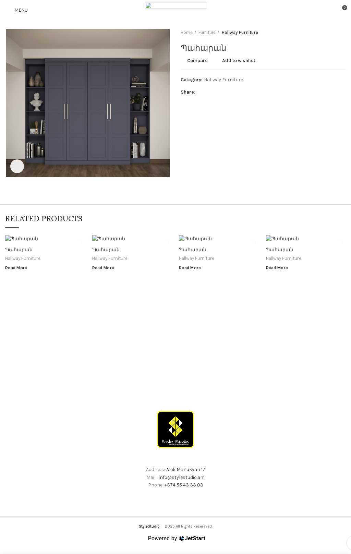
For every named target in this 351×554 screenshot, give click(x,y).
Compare (197, 60)
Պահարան (19, 249)
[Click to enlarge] (17, 166)
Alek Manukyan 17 (185, 469)
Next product (342, 32)
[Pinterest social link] (218, 92)
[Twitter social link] (210, 92)
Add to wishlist (238, 60)
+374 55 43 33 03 (184, 485)
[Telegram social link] (234, 92)
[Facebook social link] (202, 92)
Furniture (207, 32)
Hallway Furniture (239, 32)
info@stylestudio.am (182, 477)
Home (187, 32)
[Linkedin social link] (226, 92)
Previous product (328, 32)
